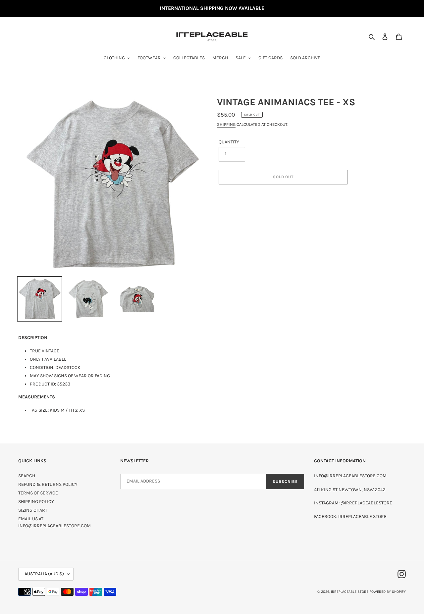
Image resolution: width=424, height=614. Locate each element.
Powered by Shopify (387, 591)
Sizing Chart (32, 510)
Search (26, 476)
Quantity (229, 142)
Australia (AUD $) (44, 574)
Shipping (226, 124)
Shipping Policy (36, 501)
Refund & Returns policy (48, 484)
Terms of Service (38, 493)
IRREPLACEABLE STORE (349, 591)
